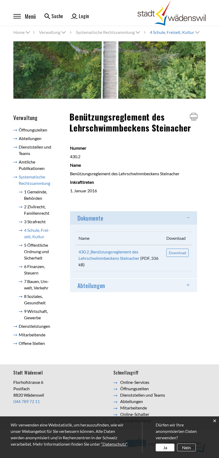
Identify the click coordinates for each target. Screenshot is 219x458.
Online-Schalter (134, 414)
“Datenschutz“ (114, 444)
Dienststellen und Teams (35, 150)
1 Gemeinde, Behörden (35, 195)
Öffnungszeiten (33, 129)
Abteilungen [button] (91, 285)
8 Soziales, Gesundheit (35, 299)
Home (19, 32)
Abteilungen (30, 138)
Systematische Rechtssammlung (34, 180)
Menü (30, 16)
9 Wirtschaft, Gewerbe (36, 314)
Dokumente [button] (90, 218)
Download (176, 238)
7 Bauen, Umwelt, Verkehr (36, 284)
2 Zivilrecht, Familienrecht (36, 210)
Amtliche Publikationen (32, 165)
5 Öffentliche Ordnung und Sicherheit (36, 251)
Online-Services (134, 382)
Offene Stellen (32, 343)
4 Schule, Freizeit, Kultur (40, 233)
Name (84, 238)
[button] (53, 32)
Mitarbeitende (32, 334)
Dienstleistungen (34, 326)
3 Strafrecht (35, 221)
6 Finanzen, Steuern (34, 269)
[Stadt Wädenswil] (172, 12)
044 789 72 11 (26, 401)
